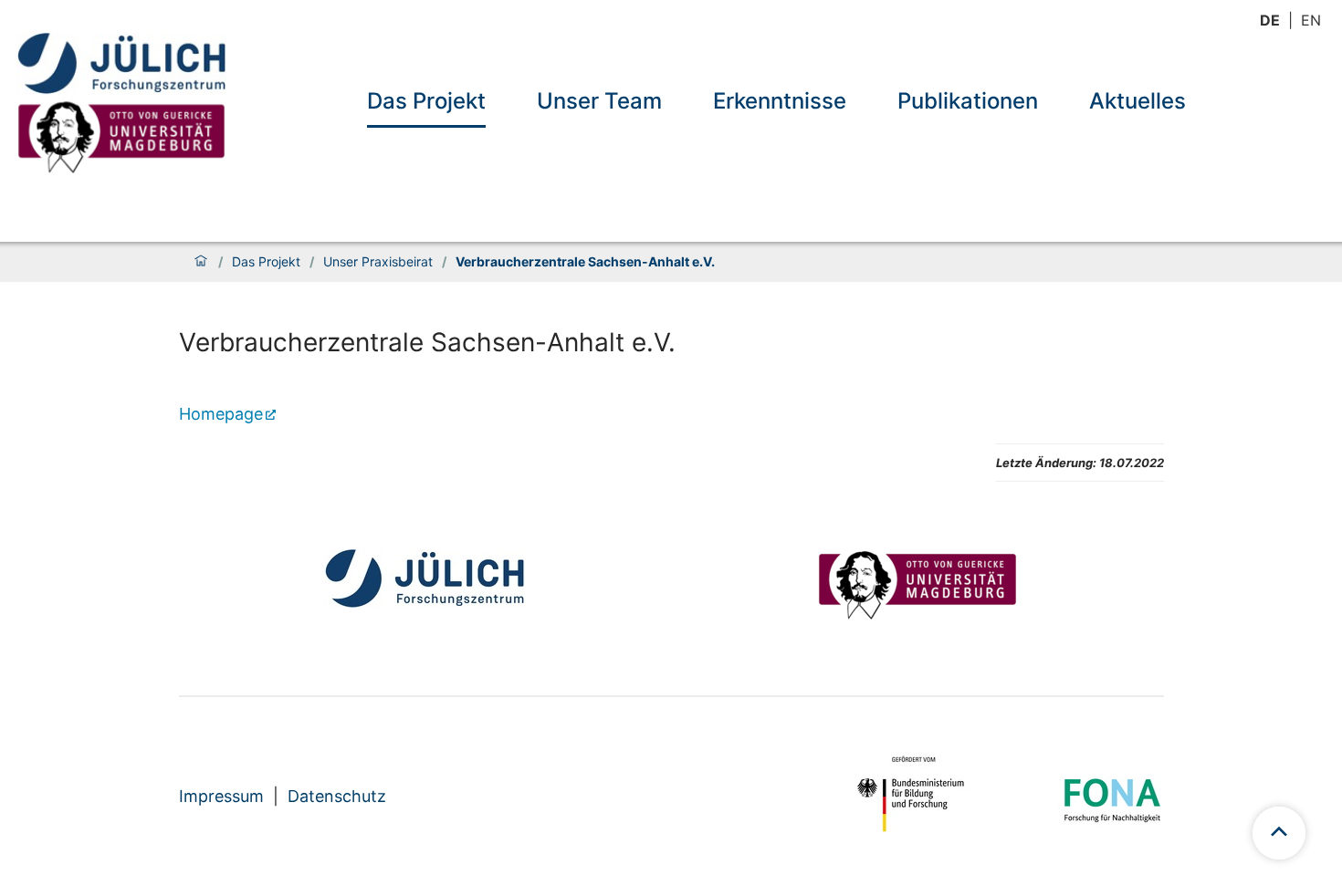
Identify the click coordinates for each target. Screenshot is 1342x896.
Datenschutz (337, 796)
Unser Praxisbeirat (378, 261)
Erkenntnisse (779, 101)
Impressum (221, 796)
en (1311, 20)
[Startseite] (201, 262)
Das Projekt (426, 101)
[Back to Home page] (121, 104)
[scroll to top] (1279, 833)
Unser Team (599, 101)
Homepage (221, 413)
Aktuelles (1137, 101)
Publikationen (967, 101)
